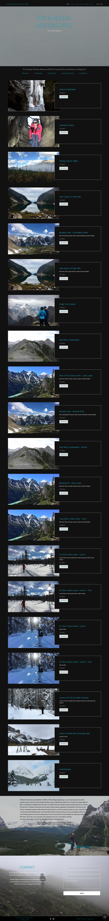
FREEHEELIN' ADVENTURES (17, 4)
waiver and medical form (64, 824)
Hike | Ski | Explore (54, 30)
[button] (102, 4)
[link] (25, 73)
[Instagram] (53, 919)
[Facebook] (50, 919)
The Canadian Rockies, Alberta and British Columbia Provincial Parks (48, 69)
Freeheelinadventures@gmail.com (24, 918)
